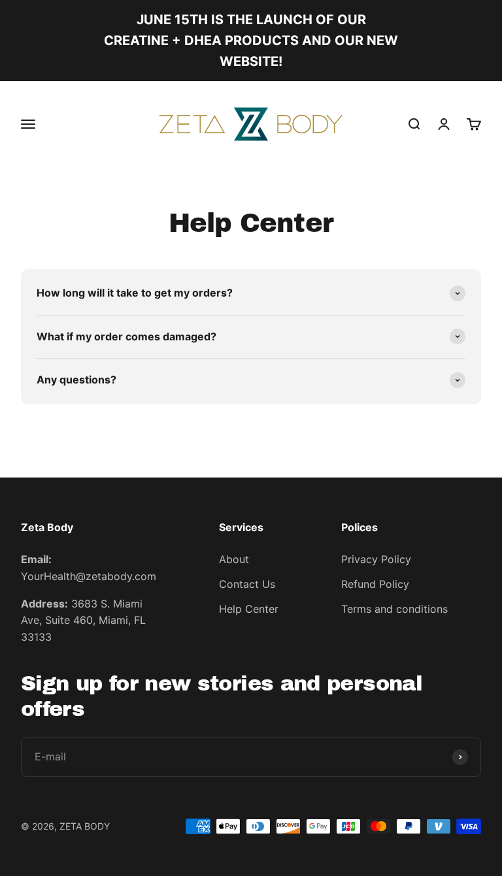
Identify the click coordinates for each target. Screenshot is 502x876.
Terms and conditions (394, 608)
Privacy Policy (376, 559)
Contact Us (247, 584)
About (234, 559)
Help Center (248, 608)
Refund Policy (375, 584)
